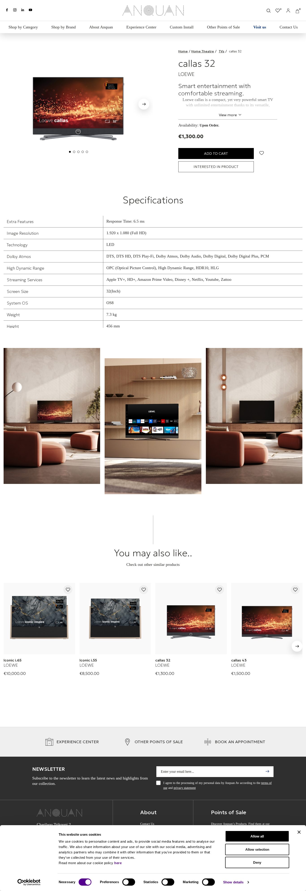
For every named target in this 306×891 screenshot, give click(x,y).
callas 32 (162, 660)
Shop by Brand (63, 27)
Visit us (259, 27)
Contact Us (289, 27)
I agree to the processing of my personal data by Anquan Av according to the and (217, 785)
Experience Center (141, 27)
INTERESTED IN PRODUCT (216, 166)
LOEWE (186, 74)
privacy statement (185, 788)
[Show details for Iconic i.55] (115, 618)
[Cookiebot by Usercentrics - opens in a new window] (29, 882)
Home (183, 51)
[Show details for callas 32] (191, 618)
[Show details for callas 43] (267, 618)
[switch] (128, 882)
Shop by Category (23, 27)
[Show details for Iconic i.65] (39, 618)
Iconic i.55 (88, 660)
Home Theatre (202, 51)
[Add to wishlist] (67, 590)
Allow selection (257, 849)
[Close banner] (299, 832)
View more (228, 115)
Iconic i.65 (13, 660)
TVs (221, 51)
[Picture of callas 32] (78, 102)
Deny (257, 862)
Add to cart (216, 153)
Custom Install (182, 27)
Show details (233, 882)
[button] (143, 105)
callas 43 (239, 660)
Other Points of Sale (223, 27)
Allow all (257, 836)
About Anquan (101, 27)
